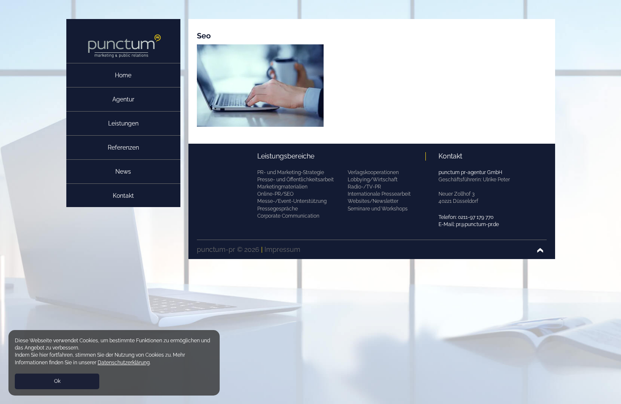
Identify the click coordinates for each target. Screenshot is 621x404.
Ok (57, 381)
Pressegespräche (277, 209)
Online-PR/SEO (275, 194)
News (123, 171)
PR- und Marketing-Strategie (290, 172)
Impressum (282, 250)
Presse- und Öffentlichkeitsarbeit (295, 180)
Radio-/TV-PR (364, 187)
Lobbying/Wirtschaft (373, 180)
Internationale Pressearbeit (379, 194)
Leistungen (123, 123)
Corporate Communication (288, 216)
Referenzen (123, 147)
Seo (204, 35)
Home (123, 75)
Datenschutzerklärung (124, 363)
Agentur (123, 99)
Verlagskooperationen (373, 172)
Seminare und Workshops (378, 209)
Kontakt (123, 195)
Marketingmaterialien (282, 187)
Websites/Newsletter (373, 201)
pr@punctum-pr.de (477, 224)
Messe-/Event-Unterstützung (292, 201)
